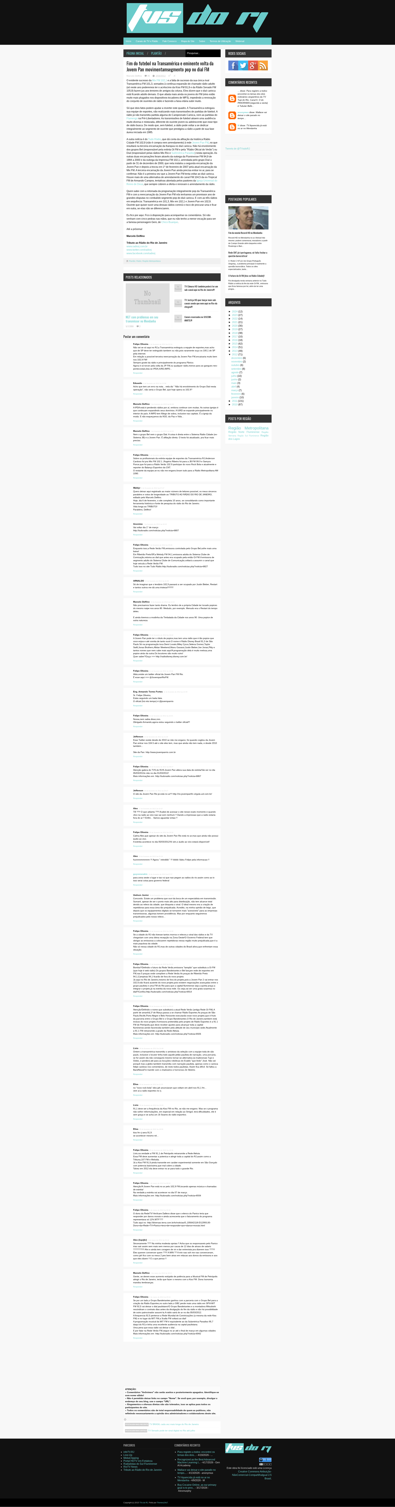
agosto (235, 372)
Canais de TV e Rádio (147, 41)
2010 (235, 404)
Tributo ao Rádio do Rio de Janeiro (142, 1470)
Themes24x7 (162, 1503)
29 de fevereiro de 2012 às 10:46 (151, 1048)
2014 (235, 347)
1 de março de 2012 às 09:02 (159, 1183)
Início (128, 41)
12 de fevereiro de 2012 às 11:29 (156, 737)
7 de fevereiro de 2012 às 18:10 (155, 524)
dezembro (237, 358)
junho (234, 379)
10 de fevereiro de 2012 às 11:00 (157, 581)
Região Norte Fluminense (244, 432)
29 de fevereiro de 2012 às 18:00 (151, 1129)
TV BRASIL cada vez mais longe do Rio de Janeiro (174, 1424)
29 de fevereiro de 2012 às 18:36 (161, 1150)
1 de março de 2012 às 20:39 (159, 1210)
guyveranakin (140, 874)
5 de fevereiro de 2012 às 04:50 (162, 431)
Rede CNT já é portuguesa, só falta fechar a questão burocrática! (247, 254)
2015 (235, 343)
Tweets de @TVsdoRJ (237, 148)
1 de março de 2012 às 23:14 (158, 1240)
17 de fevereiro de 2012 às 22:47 (151, 808)
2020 (235, 325)
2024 (235, 311)
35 (148, 76)
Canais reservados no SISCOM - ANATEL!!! (198, 318)
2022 (235, 318)
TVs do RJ (143, 1503)
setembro (236, 369)
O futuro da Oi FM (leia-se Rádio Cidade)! (246, 275)
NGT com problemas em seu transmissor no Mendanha (142, 319)
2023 (235, 315)
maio (234, 383)
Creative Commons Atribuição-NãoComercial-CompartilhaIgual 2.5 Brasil (252, 1475)
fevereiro (236, 394)
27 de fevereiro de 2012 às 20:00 (161, 964)
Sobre (202, 41)
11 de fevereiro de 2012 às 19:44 (161, 671)
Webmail (239, 41)
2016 (235, 340)
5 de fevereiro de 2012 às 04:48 (162, 404)
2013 (235, 351)
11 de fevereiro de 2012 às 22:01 (161, 716)
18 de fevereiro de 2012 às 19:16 (161, 832)
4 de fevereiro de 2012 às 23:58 (154, 383)
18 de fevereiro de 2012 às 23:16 (151, 856)
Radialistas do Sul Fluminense (140, 1464)
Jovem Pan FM (200, 142)
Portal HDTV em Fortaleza (137, 1461)
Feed (263, 65)
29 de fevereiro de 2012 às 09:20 (161, 1006)
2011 (235, 401)
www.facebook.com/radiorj (141, 253)
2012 (235, 354)
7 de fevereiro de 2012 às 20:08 (160, 545)
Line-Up (127, 1455)
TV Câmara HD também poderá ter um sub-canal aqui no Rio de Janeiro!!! (201, 288)
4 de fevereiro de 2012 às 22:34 (160, 344)
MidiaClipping (131, 1458)
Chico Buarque (169, 222)
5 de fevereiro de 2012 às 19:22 (160, 455)
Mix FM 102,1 (159, 80)
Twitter (243, 65)
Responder (138, 373)
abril (234, 386)
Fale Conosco (169, 41)
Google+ (253, 65)
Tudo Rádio (154, 139)
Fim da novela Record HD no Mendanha (245, 232)
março (235, 390)
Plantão (156, 53)
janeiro (235, 397)
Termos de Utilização (220, 41)
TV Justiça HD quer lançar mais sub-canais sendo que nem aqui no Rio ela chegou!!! (200, 303)
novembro (237, 361)
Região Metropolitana (151, 261)
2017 (235, 336)
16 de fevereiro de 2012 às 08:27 (161, 767)
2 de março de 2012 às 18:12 (161, 1273)
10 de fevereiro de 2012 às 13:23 (163, 602)
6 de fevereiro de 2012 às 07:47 (152, 488)
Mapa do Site (187, 41)
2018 (235, 333)
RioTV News (130, 1466)
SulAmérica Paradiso (183, 153)
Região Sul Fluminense (248, 436)
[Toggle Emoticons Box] (125, 1419)
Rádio (138, 261)
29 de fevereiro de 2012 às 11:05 (151, 1084)
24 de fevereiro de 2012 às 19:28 (161, 931)
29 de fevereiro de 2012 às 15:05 (151, 1105)
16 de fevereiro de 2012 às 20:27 (156, 791)
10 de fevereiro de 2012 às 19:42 (161, 635)
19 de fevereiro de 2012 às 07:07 (160, 874)
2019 (235, 329)
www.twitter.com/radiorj (139, 249)
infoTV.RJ (128, 1452)
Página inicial (135, 53)
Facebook (233, 65)
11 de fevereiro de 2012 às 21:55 (175, 692)
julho (234, 376)
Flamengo (132, 118)
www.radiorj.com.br (137, 246)
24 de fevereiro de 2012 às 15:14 (162, 895)
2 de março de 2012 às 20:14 (159, 1297)
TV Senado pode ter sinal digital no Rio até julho (171, 1430)
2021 (235, 322)
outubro (235, 365)
